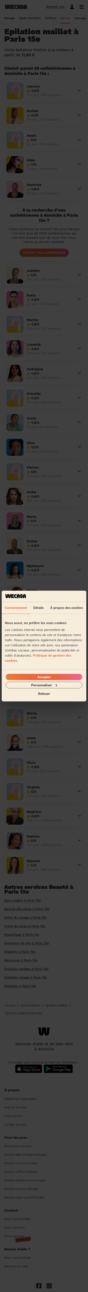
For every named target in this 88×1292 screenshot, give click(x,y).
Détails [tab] (38, 608)
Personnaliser (41, 685)
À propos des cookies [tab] (66, 608)
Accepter (44, 677)
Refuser (44, 694)
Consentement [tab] (16, 608)
